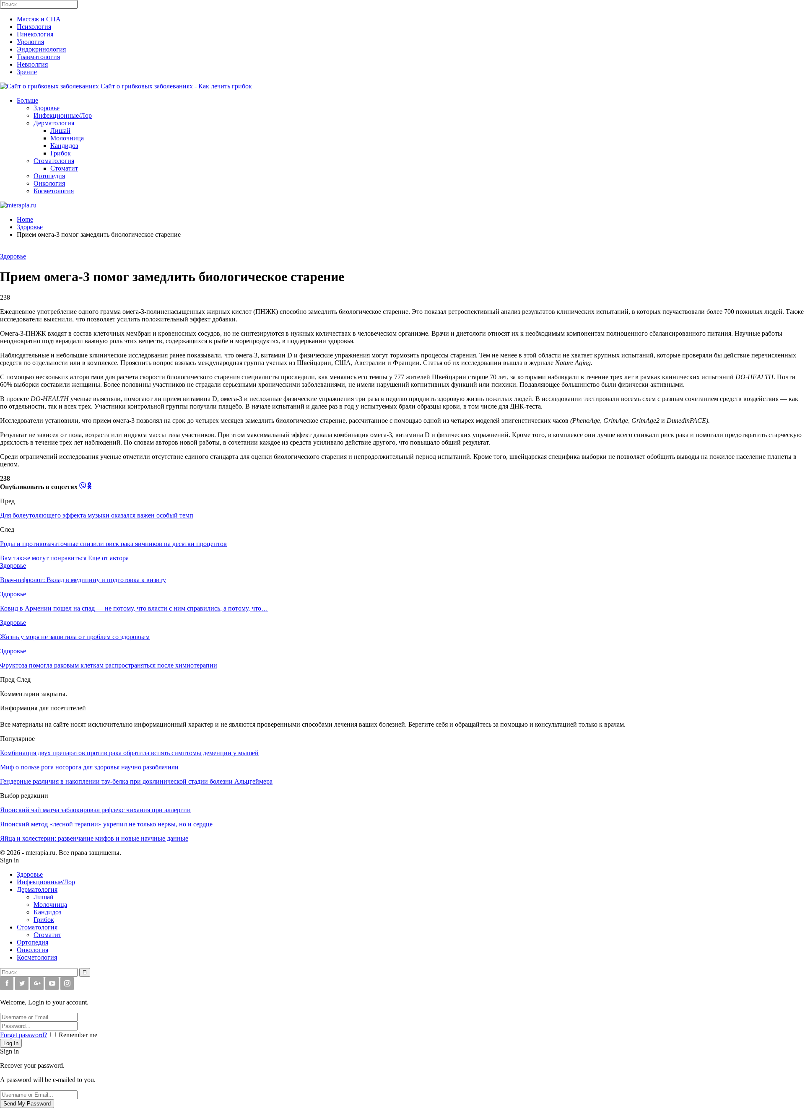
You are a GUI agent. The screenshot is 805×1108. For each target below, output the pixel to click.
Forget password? (23, 1034)
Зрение (27, 71)
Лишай (60, 130)
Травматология (38, 56)
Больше (27, 100)
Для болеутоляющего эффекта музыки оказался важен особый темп (96, 515)
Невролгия (32, 64)
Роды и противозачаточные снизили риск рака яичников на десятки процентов (113, 543)
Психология (34, 26)
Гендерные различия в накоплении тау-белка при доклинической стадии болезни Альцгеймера (136, 781)
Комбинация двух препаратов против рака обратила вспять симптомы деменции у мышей (129, 752)
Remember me (78, 1034)
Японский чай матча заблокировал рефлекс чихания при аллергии (95, 809)
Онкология (49, 183)
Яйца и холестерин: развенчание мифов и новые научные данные (94, 838)
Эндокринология (41, 49)
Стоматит (64, 168)
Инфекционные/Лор (63, 115)
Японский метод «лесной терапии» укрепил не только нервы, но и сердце (106, 824)
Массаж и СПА (39, 19)
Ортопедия (49, 175)
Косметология (54, 190)
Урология (30, 41)
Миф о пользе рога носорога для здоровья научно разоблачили (89, 767)
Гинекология (35, 34)
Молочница (67, 138)
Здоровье (47, 107)
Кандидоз (64, 145)
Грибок (60, 153)
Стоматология (54, 160)
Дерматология (54, 123)
